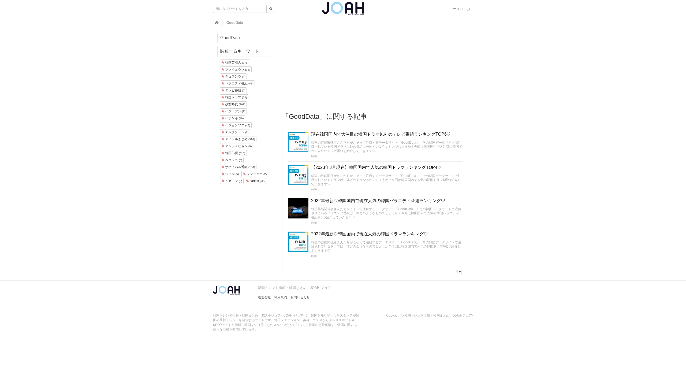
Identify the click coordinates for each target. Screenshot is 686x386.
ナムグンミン (236, 132)
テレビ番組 (234, 90)
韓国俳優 (234, 153)
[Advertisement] (375, 69)
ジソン (231, 174)
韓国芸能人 (236, 62)
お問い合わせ (300, 297)
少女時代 (234, 104)
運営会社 (264, 297)
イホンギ (234, 118)
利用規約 (280, 297)
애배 (314, 156)
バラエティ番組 (238, 83)
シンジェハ (256, 174)
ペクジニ (233, 160)
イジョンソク (237, 125)
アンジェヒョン (238, 146)
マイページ (461, 9)
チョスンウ (234, 76)
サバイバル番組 (239, 167)
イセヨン (233, 181)
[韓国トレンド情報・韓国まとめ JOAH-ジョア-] (343, 10)
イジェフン (234, 111)
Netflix (256, 181)
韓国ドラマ (235, 97)
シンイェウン (237, 69)
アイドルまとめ (239, 139)
